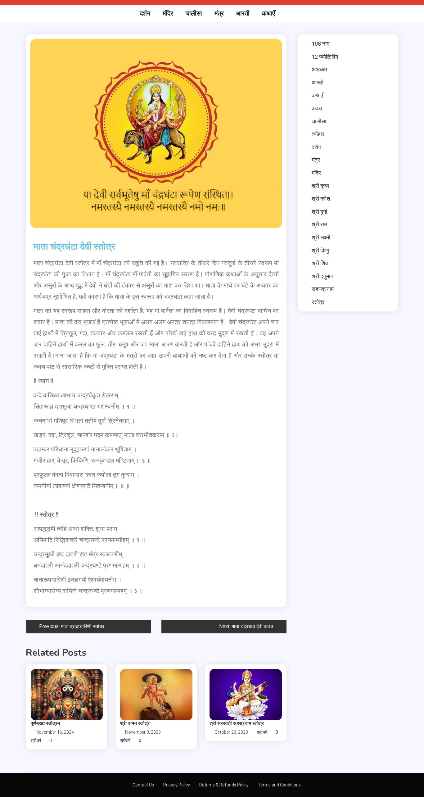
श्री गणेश (321, 198)
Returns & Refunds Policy (224, 784)
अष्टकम (319, 69)
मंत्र (219, 13)
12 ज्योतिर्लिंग (325, 56)
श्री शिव (320, 263)
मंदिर (168, 13)
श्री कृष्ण (320, 186)
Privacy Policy (176, 784)
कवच (317, 108)
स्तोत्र (318, 302)
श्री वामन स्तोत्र (135, 723)
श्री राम (319, 224)
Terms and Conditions (279, 784)
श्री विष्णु (320, 250)
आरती (243, 13)
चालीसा (194, 13)
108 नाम (320, 43)
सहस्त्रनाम (323, 289)
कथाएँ (268, 13)
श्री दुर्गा (319, 211)
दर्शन (145, 13)
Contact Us (143, 784)
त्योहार (318, 134)
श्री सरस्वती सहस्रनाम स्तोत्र (237, 723)
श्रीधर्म (36, 740)
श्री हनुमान (322, 276)
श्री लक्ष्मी (321, 237)
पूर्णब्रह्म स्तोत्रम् (45, 723)
